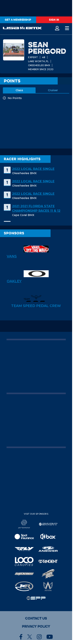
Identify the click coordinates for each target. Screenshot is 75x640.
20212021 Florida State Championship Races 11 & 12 (36, 208)
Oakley (14, 281)
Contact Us (36, 618)
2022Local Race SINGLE (33, 169)
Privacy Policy (36, 626)
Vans (12, 256)
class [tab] (19, 90)
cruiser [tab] (53, 90)
